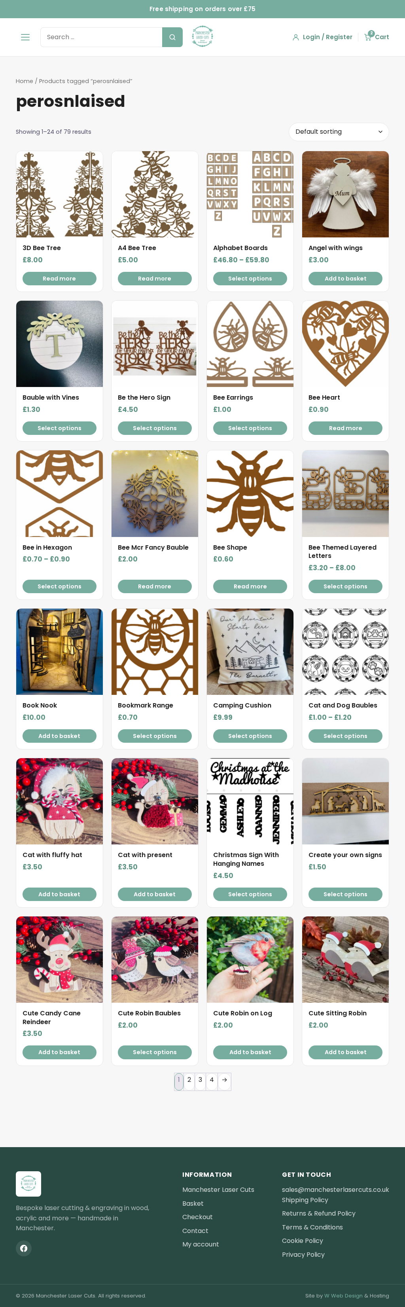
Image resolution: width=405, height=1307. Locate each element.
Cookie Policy (302, 1240)
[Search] (172, 37)
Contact (195, 1230)
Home (24, 81)
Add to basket (346, 279)
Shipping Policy (305, 1200)
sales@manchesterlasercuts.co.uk (335, 1189)
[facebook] (24, 1248)
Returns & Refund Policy (319, 1213)
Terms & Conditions (312, 1227)
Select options (250, 279)
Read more (59, 279)
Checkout (197, 1217)
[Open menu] (25, 37)
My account (200, 1244)
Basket (193, 1203)
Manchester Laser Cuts (218, 1189)
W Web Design (343, 1295)
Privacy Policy (303, 1254)
